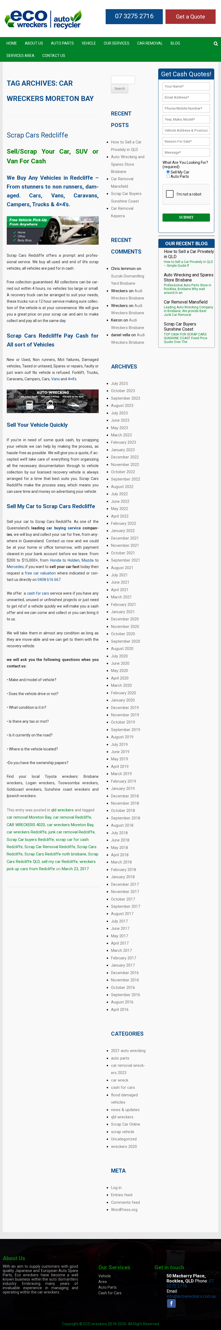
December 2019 (125, 707)
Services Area (20, 55)
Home (11, 43)
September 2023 (125, 398)
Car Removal (150, 43)
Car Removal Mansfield (186, 302)
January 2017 (123, 965)
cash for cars (38, 593)
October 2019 (123, 722)
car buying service (63, 528)
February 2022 (123, 523)
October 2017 (123, 899)
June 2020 (120, 663)
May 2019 (119, 759)
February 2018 (123, 869)
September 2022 (125, 479)
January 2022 (123, 530)
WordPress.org (124, 1209)
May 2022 (119, 508)
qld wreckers (62, 810)
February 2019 (123, 781)
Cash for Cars (110, 1293)
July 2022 (119, 493)
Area (102, 1282)
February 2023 (123, 442)
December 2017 (125, 884)
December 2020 (125, 619)
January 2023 (123, 449)
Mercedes (15, 567)
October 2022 (123, 471)
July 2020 (119, 656)
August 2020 (122, 648)
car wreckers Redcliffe (27, 832)
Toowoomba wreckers (78, 783)
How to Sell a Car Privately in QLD (189, 254)
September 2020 (125, 641)
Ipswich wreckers (21, 796)
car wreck (119, 1080)
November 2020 (125, 626)
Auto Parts (62, 43)
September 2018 (125, 818)
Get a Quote (190, 16)
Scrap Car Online (125, 1124)
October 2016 (123, 987)
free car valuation (40, 573)
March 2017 (121, 950)
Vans (55, 379)
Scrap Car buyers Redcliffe (30, 839)
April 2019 (120, 766)
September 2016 (125, 994)
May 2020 (119, 670)
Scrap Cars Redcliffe (37, 135)
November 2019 (125, 715)
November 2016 (125, 980)
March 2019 (121, 773)
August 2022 (122, 486)
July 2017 (119, 921)
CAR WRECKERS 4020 (26, 824)
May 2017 (119, 936)
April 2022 (120, 516)
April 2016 (120, 1009)
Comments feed (125, 1202)
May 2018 (119, 847)
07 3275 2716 (134, 16)
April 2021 (120, 589)
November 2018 (125, 803)
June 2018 (120, 840)
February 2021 (123, 604)
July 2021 (119, 575)
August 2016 (122, 1002)
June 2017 (120, 928)
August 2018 (122, 825)
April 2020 (120, 678)
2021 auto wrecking (128, 1050)
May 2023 (119, 427)
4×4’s (72, 379)
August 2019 (122, 737)
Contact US (53, 55)
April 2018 (120, 854)
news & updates (125, 1109)
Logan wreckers (40, 783)
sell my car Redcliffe (60, 861)
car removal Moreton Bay (29, 817)
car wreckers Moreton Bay (70, 824)
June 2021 (120, 582)
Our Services (116, 43)
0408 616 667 (49, 579)
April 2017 (120, 943)
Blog (175, 43)
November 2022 (125, 464)
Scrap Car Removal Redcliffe (50, 846)
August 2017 (122, 913)
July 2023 (119, 413)
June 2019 (120, 751)
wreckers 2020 (124, 1146)
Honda (55, 560)
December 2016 (125, 972)
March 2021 (121, 597)
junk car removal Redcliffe (72, 832)
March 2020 (121, 685)
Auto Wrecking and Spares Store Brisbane (127, 164)
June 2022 (120, 501)
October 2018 (123, 810)
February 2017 (123, 958)
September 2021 (125, 560)
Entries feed (121, 1194)
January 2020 (123, 700)
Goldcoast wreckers (24, 789)
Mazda (88, 560)
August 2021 (122, 567)
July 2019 (119, 744)
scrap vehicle (122, 1131)
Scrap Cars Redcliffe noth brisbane (55, 854)
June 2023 (120, 420)
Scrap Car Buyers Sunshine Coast (180, 326)
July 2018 (119, 832)
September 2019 (125, 729)
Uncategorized (124, 1139)
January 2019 (123, 788)
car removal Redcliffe (72, 817)
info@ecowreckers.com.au (191, 1296)
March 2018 (121, 862)
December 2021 (125, 538)
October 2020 (123, 633)
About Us (34, 43)
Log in (116, 1187)
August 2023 (122, 405)
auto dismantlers (63, 1279)
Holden (74, 560)
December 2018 (125, 796)
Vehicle (89, 43)
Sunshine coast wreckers (67, 789)
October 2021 (123, 553)
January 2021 (123, 611)
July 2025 (119, 383)
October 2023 (123, 390)
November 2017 (125, 891)
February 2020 (123, 693)
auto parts (120, 1058)
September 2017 (125, 906)
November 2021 (125, 545)
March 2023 (121, 435)
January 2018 (123, 876)
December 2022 (125, 457)
